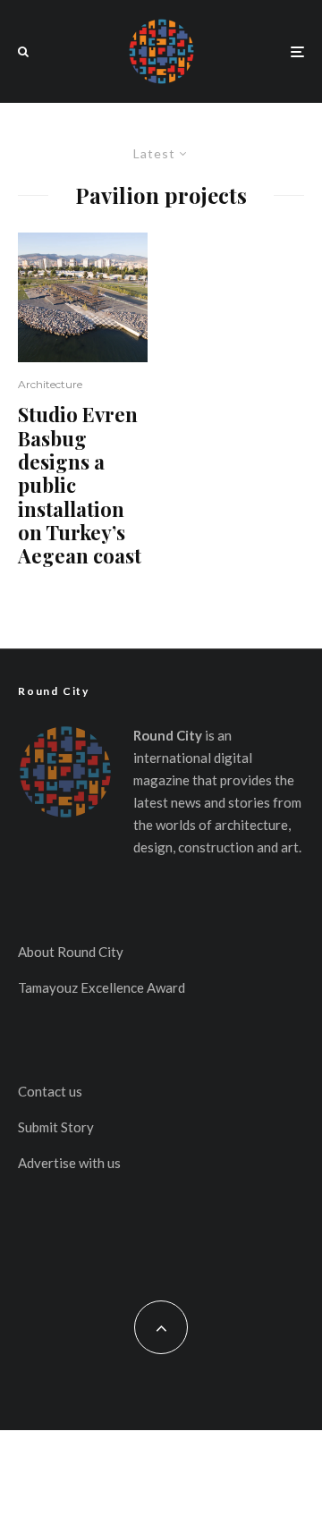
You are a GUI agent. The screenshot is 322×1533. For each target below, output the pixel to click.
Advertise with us (69, 1163)
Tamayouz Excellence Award (101, 987)
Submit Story (56, 1127)
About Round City (70, 952)
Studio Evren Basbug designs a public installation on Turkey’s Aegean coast (79, 485)
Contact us (50, 1091)
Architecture (50, 384)
